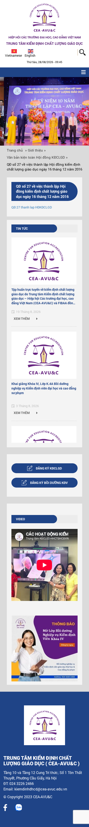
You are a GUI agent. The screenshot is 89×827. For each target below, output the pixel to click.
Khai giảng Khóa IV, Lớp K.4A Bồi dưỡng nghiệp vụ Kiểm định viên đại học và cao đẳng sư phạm (43, 388)
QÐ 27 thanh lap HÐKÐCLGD (31, 207)
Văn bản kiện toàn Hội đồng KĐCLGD (36, 157)
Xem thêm (22, 318)
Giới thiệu (35, 150)
